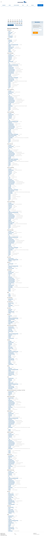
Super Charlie (9, 375)
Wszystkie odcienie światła (11, 504)
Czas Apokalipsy (10, 41)
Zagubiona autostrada (10, 364)
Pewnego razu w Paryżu (11, 78)
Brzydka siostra (10, 93)
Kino (27, 5)
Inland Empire (10, 310)
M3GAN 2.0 (9, 130)
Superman (9, 49)
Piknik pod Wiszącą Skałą (11, 222)
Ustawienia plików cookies (3, 535)
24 (8, 23)
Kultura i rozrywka (16, 5)
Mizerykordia (9, 357)
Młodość (9, 526)
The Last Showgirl (10, 37)
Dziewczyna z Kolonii (10, 61)
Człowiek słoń (10, 173)
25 (10, 23)
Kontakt (41, 5)
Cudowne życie (10, 147)
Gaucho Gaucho (10, 267)
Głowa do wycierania (10, 509)
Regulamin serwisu (2, 533)
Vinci (8, 110)
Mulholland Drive (10, 499)
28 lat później (9, 54)
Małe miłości (9, 498)
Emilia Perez (9, 33)
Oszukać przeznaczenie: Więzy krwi (12, 135)
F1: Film (9, 42)
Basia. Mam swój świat (11, 55)
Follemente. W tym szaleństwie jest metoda (13, 44)
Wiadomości (3, 5)
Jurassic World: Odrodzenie (11, 69)
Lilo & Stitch (9, 74)
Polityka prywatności (2, 534)
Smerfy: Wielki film (10, 137)
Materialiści (9, 75)
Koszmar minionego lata (11, 102)
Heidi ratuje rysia (10, 96)
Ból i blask (9, 304)
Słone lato (9, 529)
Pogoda (10, 5)
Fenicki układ (9, 350)
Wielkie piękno (10, 51)
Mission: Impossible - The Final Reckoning (13, 77)
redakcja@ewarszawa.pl (36, 534)
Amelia (9, 367)
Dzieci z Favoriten (10, 32)
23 (21, 21)
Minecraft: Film (10, 76)
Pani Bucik (9, 337)
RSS (14, 533)
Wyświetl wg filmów (18, 25)
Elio (8, 62)
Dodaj (35, 32)
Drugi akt (9, 31)
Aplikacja (32, 5)
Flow (8, 43)
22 (19, 21)
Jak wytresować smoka (11, 67)
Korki (23, 5)
